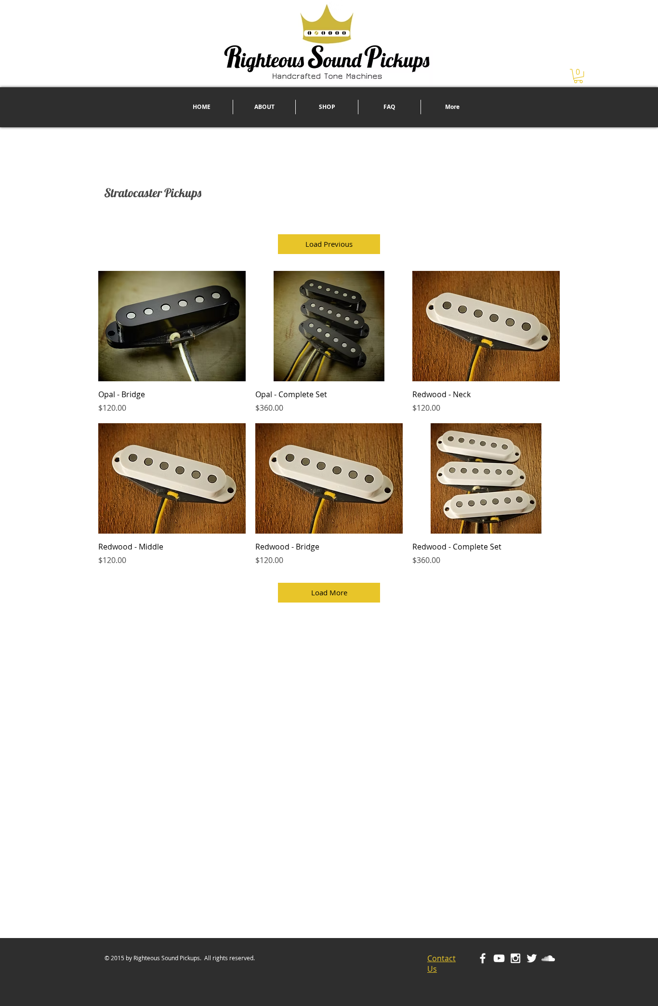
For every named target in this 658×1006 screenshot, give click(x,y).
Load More (329, 592)
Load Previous (329, 244)
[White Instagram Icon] (515, 958)
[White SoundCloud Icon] (548, 958)
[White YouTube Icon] (499, 958)
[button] (578, 76)
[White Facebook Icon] (482, 958)
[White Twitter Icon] (532, 958)
